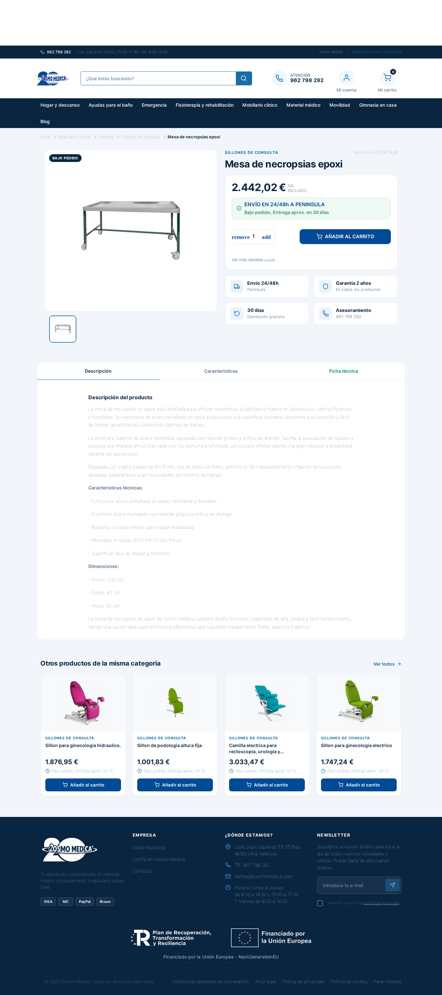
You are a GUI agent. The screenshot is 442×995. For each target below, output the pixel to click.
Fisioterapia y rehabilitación (205, 105)
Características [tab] (221, 371)
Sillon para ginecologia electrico (356, 745)
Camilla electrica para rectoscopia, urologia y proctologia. (254, 749)
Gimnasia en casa (378, 105)
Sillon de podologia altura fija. (170, 745)
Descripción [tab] (98, 371)
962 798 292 (256, 865)
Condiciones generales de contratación (210, 981)
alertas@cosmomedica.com (264, 876)
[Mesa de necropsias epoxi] (62, 329)
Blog (45, 121)
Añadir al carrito (349, 236)
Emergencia (154, 105)
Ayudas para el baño (111, 105)
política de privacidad (381, 903)
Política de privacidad (303, 981)
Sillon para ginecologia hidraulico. (83, 745)
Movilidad (339, 105)
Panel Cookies (388, 981)
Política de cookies (349, 981)
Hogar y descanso (60, 105)
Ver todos (384, 664)
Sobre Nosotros (149, 847)
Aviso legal (265, 981)
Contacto (142, 870)
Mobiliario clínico (259, 105)
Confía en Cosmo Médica (159, 859)
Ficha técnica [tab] (343, 371)
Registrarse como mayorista (377, 51)
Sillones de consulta (251, 152)
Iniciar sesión (331, 51)
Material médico (303, 105)
